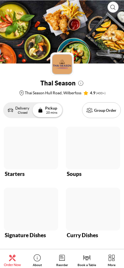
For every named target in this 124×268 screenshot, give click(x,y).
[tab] (12, 260)
